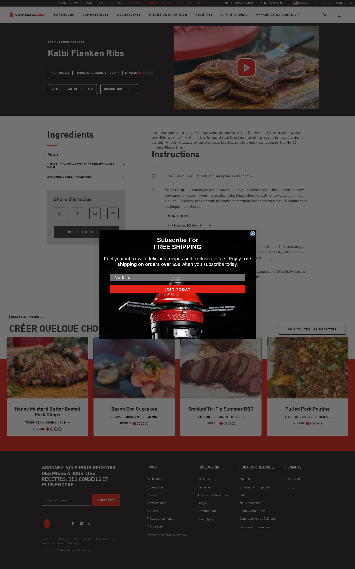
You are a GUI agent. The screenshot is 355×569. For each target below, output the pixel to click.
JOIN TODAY (177, 289)
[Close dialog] (252, 234)
